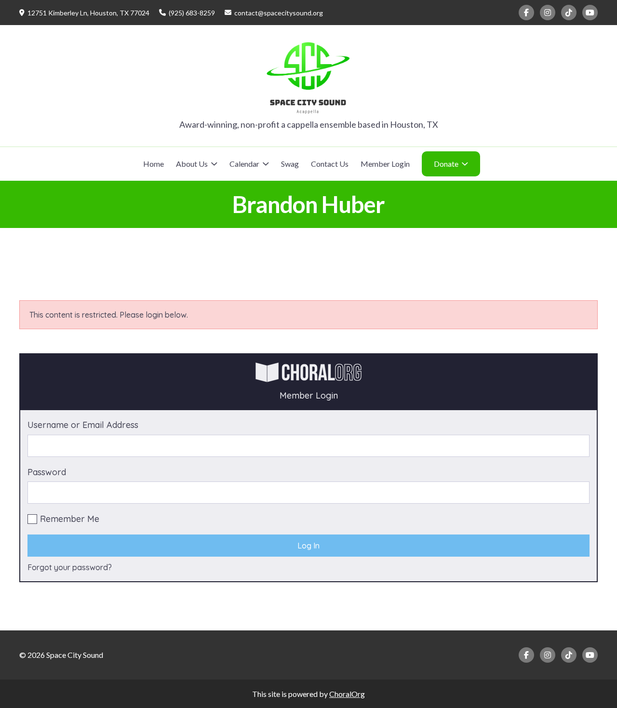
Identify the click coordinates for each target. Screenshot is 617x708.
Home (153, 163)
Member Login (385, 163)
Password (46, 472)
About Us (192, 163)
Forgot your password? (69, 567)
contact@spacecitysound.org (278, 13)
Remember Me (69, 518)
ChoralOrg (347, 693)
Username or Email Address (82, 424)
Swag (290, 163)
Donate (446, 163)
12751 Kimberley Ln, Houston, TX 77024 (88, 13)
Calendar (244, 163)
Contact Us (330, 163)
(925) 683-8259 (192, 13)
